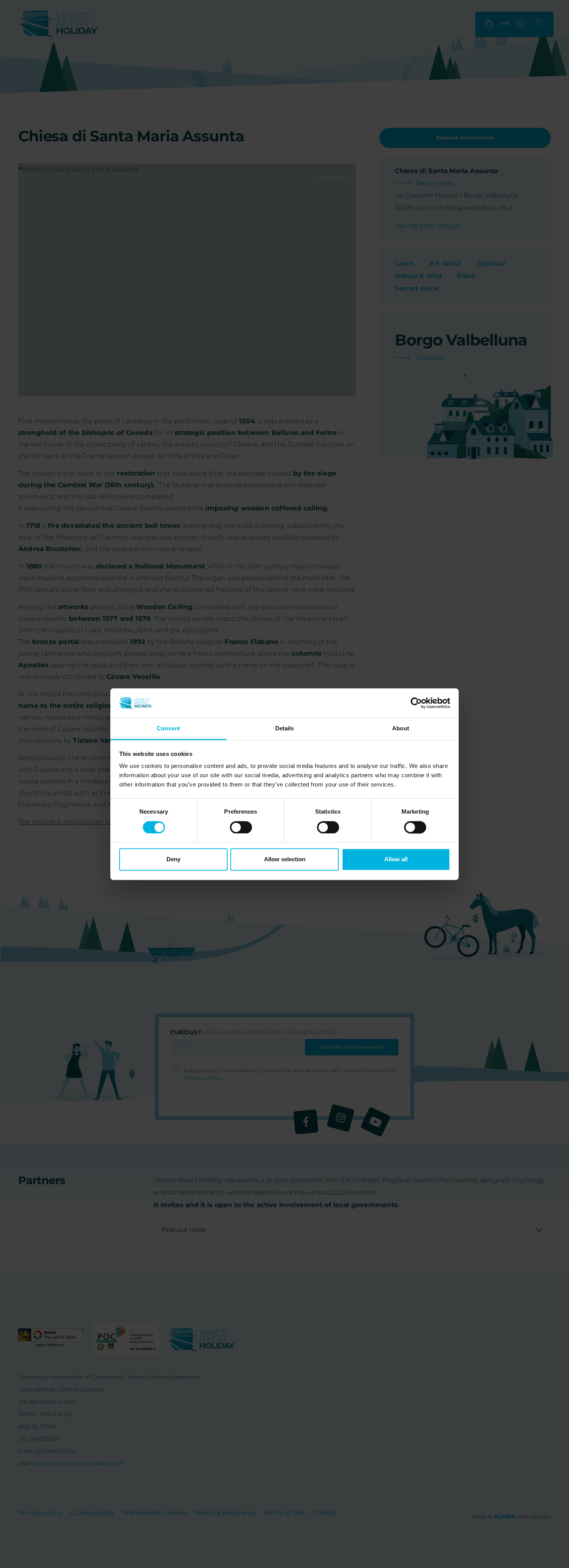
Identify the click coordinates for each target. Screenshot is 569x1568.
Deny (173, 859)
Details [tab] (284, 728)
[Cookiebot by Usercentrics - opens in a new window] (416, 703)
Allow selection (284, 859)
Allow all (396, 859)
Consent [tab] (168, 728)
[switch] (241, 827)
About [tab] (400, 728)
